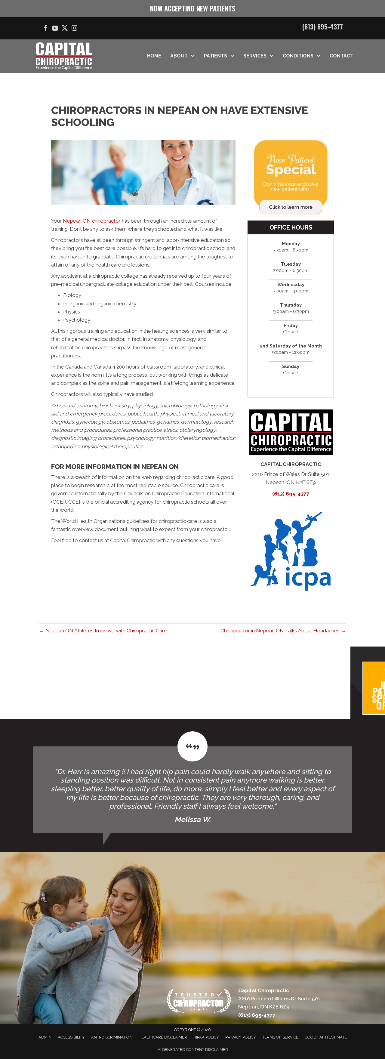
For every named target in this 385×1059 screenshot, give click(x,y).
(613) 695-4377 (322, 26)
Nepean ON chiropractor (92, 221)
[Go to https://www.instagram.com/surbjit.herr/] (74, 29)
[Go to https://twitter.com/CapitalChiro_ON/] (64, 29)
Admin (44, 1037)
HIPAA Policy (206, 1037)
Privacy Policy (240, 1037)
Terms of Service (280, 1037)
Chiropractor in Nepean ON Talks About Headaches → (283, 631)
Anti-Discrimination (111, 1037)
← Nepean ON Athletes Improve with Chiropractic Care (103, 631)
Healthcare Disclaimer (163, 1037)
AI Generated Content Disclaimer (193, 1049)
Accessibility (71, 1037)
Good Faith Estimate (326, 1037)
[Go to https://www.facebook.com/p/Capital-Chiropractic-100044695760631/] (45, 29)
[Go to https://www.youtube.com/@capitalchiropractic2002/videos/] (55, 29)
